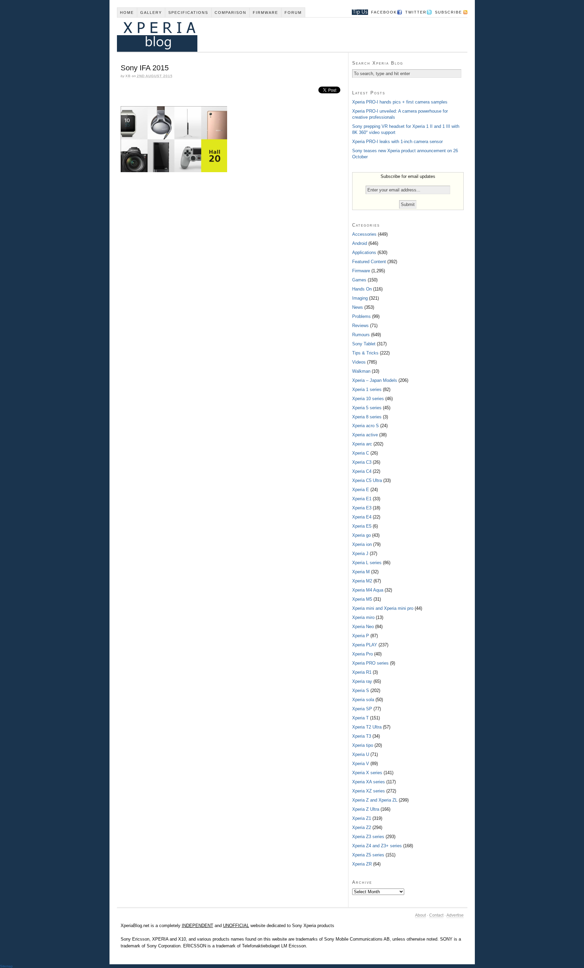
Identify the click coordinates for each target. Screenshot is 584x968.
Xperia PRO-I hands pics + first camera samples (399, 102)
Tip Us (357, 12)
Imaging (360, 298)
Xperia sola (363, 699)
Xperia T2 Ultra (367, 727)
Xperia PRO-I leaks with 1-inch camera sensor (397, 141)
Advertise (455, 915)
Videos (359, 362)
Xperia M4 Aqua (367, 590)
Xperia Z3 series (368, 836)
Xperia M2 (362, 580)
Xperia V (360, 763)
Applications (364, 252)
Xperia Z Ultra (365, 809)
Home (127, 12)
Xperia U (360, 754)
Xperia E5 (361, 526)
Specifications (188, 12)
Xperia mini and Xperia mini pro (382, 608)
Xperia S (360, 690)
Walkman (361, 371)
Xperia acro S (365, 425)
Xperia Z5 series (368, 854)
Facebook (384, 12)
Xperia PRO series (370, 663)
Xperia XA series (368, 781)
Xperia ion (362, 544)
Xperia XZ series (368, 790)
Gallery (151, 12)
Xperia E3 (361, 507)
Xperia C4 (361, 471)
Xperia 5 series (367, 407)
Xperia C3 (361, 462)
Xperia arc (362, 443)
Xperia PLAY (364, 644)
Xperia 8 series (367, 416)
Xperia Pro (362, 653)
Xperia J (360, 553)
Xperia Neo (363, 626)
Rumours (361, 334)
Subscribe (448, 12)
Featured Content (369, 261)
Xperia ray (362, 681)
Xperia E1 (361, 498)
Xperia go (361, 535)
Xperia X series (367, 772)
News (357, 307)
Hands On (362, 289)
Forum (293, 12)
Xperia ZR (362, 864)
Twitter (416, 12)
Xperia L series (367, 562)
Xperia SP (362, 708)
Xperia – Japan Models (374, 380)
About (420, 915)
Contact (436, 915)
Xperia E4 (361, 517)
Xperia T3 (361, 736)
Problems (361, 316)
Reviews (360, 325)
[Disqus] (232, 269)
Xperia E (360, 489)
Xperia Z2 (361, 827)
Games (359, 279)
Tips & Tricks (365, 352)
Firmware (265, 12)
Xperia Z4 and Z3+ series (377, 845)
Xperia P (360, 635)
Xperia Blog (283, 35)
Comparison (230, 12)
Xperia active (365, 434)
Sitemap (6, 966)
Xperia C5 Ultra (367, 480)
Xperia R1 (361, 672)
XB (128, 76)
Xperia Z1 (361, 818)
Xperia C (360, 453)
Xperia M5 (362, 599)
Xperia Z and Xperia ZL (374, 800)
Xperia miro (363, 617)
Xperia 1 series (367, 389)
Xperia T (360, 717)
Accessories (364, 234)
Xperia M (361, 571)
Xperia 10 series (368, 398)
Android (359, 243)
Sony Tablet (363, 343)
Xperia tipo (362, 745)
